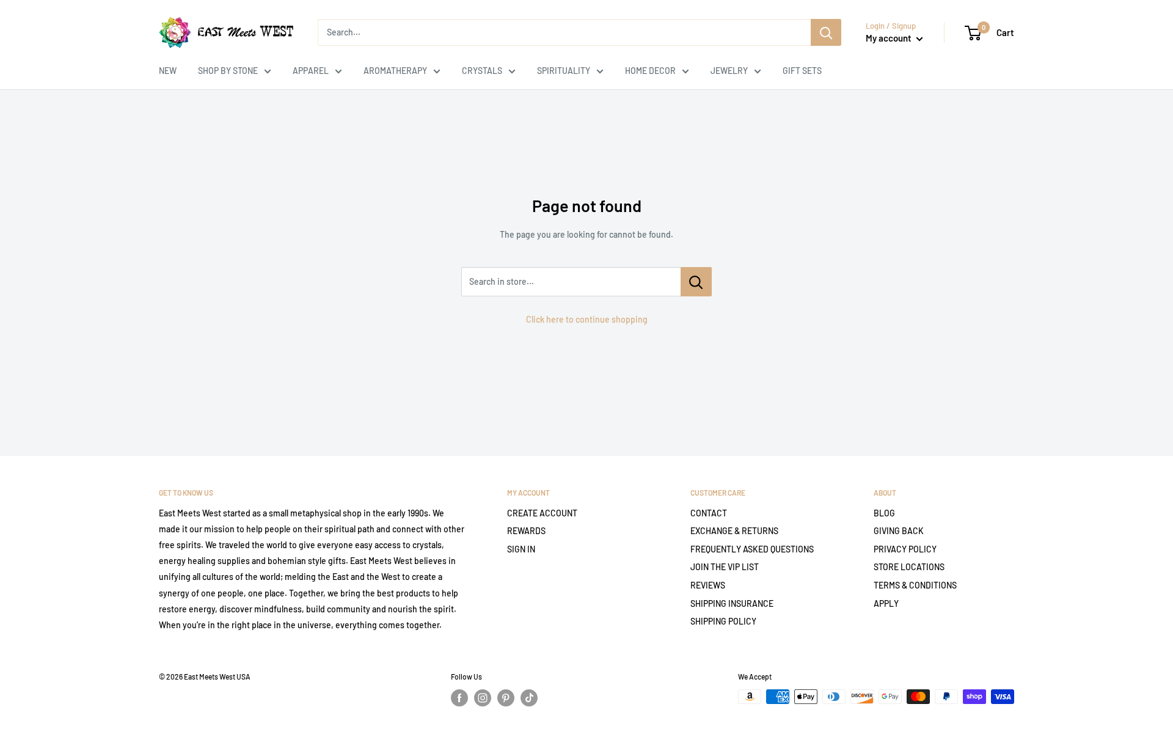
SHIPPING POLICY (723, 621)
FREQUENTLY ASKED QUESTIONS (752, 549)
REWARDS (526, 531)
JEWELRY (729, 70)
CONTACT (708, 513)
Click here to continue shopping (587, 319)
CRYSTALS (482, 70)
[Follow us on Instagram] (482, 697)
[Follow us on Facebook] (459, 697)
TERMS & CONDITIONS (915, 585)
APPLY (886, 603)
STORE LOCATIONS (909, 567)
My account (889, 37)
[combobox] (564, 32)
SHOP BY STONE (228, 70)
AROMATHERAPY (395, 70)
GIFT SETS (802, 70)
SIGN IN (521, 549)
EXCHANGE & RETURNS (734, 531)
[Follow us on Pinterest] (505, 697)
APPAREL (311, 70)
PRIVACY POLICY (905, 549)
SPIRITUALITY (563, 70)
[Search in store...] (696, 281)
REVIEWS (707, 585)
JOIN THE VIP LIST (724, 567)
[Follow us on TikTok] (529, 697)
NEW (168, 70)
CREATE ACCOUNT (542, 513)
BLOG (884, 513)
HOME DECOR (650, 70)
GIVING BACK (899, 531)
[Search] (826, 32)
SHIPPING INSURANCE (731, 603)
